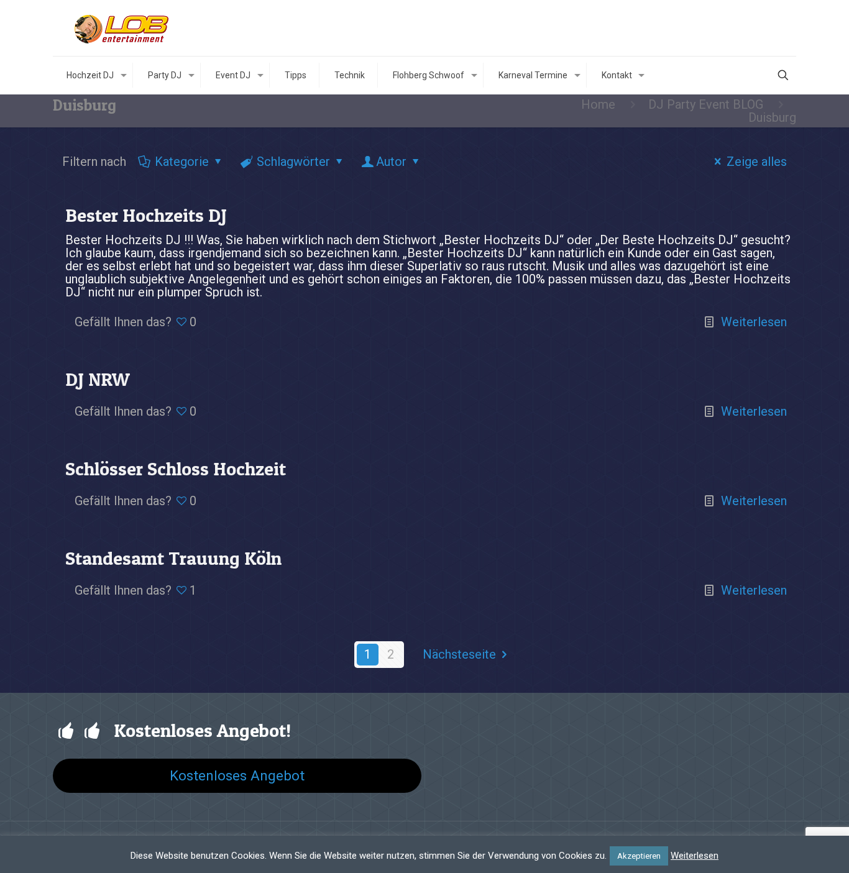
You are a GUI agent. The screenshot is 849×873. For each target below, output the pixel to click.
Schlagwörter (293, 161)
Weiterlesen (754, 321)
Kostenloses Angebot (237, 775)
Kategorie (182, 161)
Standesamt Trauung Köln (173, 558)
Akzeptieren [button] (639, 856)
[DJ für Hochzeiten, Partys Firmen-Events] (123, 28)
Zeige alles (757, 161)
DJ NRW (97, 379)
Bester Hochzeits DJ (146, 215)
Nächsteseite (459, 654)
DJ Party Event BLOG (705, 104)
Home (598, 104)
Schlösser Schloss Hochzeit (175, 468)
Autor (391, 161)
